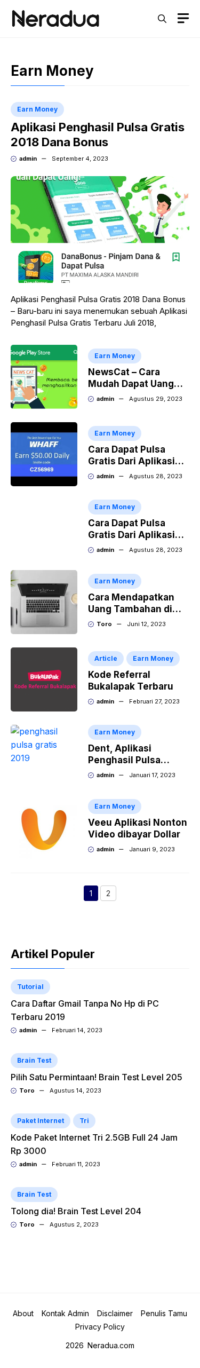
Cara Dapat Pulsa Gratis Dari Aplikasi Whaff (131, 461)
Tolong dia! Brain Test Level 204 (76, 1211)
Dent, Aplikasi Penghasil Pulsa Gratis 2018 (124, 760)
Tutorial (30, 987)
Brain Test (34, 1060)
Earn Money (37, 109)
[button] (162, 18)
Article (105, 658)
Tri (84, 1121)
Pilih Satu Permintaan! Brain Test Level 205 (96, 1077)
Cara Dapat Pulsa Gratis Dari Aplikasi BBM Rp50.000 (131, 535)
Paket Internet (40, 1121)
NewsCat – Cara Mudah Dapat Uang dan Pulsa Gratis (131, 384)
